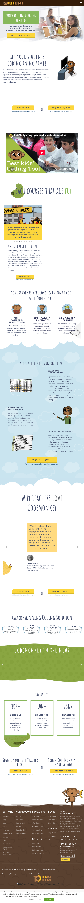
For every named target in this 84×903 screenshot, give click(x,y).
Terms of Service (48, 881)
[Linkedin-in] (73, 851)
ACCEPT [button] (49, 899)
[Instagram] (77, 851)
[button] (81, 3)
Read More (42, 684)
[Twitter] (62, 851)
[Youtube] (69, 851)
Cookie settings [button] (35, 899)
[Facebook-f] (65, 851)
